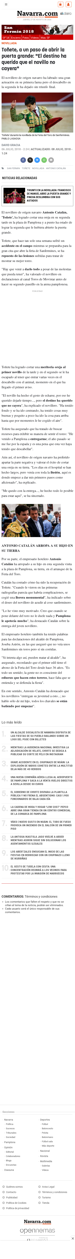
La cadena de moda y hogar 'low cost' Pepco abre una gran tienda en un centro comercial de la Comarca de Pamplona (41, 810)
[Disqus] (37, 964)
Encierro (16, 37)
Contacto (11, 1192)
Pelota (45, 1132)
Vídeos (35, 37)
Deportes (45, 1119)
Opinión (8, 1147)
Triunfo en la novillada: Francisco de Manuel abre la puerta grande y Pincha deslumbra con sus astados (49, 195)
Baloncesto (47, 1128)
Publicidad (11, 1197)
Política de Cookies (16, 1202)
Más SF (45, 37)
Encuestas (11, 1165)
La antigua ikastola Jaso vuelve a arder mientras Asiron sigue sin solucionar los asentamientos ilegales (38, 840)
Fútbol (45, 1124)
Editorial (10, 1152)
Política (9, 1124)
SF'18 (5, 37)
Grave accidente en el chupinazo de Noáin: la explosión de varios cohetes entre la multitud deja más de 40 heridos (42, 766)
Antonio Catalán (56, 168)
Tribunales (11, 1132)
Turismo (46, 1197)
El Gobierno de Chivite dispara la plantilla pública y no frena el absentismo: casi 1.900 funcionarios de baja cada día (40, 795)
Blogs (9, 1160)
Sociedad (10, 1137)
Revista (44, 1156)
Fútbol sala (47, 1141)
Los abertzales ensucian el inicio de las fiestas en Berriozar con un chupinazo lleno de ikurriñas (40, 855)
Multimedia (46, 1161)
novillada (38, 168)
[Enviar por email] (51, 159)
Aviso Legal (48, 1186)
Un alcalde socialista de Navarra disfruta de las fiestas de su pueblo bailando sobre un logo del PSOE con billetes (41, 736)
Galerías (46, 1165)
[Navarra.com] (37, 14)
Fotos (25, 37)
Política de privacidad (17, 1208)
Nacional (45, 1151)
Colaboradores (13, 1156)
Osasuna (9, 1170)
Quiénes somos (14, 1186)
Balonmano (47, 1137)
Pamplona (9, 1142)
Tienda (45, 1202)
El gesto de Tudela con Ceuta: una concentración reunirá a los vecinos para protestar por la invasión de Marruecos (39, 870)
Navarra (8, 1119)
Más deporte (48, 1145)
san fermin (13, 168)
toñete (26, 168)
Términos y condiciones (41, 896)
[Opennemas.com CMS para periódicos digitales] (37, 1234)
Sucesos (10, 1128)
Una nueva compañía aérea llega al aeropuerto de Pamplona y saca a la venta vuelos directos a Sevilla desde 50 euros (42, 781)
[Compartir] (23, 159)
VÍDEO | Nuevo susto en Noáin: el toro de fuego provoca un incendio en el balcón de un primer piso (41, 825)
